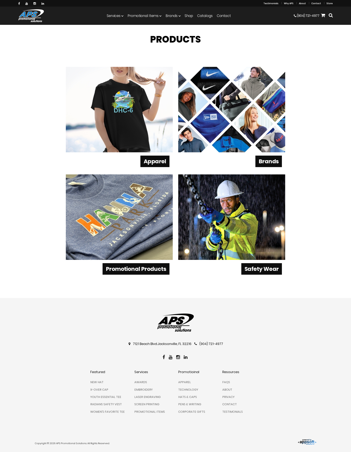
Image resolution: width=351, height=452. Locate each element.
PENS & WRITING (189, 404)
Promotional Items (143, 15)
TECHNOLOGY (188, 390)
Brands (172, 15)
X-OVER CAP (99, 390)
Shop (189, 15)
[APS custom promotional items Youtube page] (27, 3)
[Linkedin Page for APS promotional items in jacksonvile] (43, 3)
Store (330, 3)
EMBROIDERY (143, 390)
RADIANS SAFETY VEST (106, 404)
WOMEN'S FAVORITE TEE (107, 412)
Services (113, 15)
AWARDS (140, 382)
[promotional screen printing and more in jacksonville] (175, 323)
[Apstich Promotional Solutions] (31, 15)
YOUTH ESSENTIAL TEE (105, 397)
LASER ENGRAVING (147, 397)
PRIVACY (228, 397)
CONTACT (229, 404)
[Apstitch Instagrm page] (35, 3)
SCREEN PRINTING (146, 404)
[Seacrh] (331, 15)
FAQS (226, 382)
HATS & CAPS (187, 397)
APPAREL (184, 382)
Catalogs (205, 15)
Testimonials (270, 3)
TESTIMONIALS (232, 412)
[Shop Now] (323, 15)
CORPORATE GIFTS (191, 412)
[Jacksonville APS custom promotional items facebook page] (19, 3)
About (302, 3)
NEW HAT (96, 382)
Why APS (288, 3)
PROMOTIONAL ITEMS (149, 412)
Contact (316, 3)
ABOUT (227, 390)
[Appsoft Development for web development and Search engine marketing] (307, 441)
